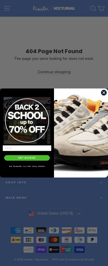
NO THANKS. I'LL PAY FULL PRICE (27, 166)
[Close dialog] (104, 92)
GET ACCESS (27, 158)
